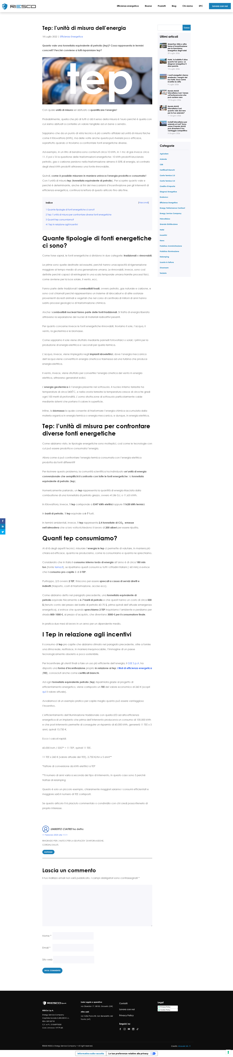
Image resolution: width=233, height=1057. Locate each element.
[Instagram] (125, 1029)
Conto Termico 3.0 (167, 181)
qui (44, 691)
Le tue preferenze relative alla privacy (128, 1053)
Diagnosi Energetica (168, 191)
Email (46, 947)
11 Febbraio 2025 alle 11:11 (55, 834)
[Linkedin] (133, 1029)
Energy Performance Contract (172, 208)
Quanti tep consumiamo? (60, 219)
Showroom (164, 267)
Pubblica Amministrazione (171, 246)
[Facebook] (120, 1029)
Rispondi (48, 852)
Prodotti (162, 6)
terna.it (59, 567)
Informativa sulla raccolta (91, 1053)
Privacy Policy (126, 1015)
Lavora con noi (220, 6)
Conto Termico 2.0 (167, 175)
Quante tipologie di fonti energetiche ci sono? (70, 209)
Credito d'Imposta (167, 186)
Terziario (163, 273)
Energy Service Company (170, 213)
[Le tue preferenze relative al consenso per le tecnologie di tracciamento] (228, 1052)
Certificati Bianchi (167, 170)
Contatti (123, 1003)
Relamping (164, 257)
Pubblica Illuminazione (169, 251)
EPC (201, 6)
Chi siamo (187, 6)
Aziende (163, 159)
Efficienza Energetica (71, 36)
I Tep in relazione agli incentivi (62, 224)
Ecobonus (164, 197)
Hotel (162, 229)
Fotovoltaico (165, 219)
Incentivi (163, 235)
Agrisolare (164, 153)
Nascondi (143, 202)
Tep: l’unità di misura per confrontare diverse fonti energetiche (78, 214)
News (162, 240)
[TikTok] (137, 1029)
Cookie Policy (165, 1010)
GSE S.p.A (133, 663)
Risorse (148, 6)
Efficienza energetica (128, 6)
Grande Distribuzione (169, 224)
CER (161, 164)
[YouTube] (129, 1029)
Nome (46, 935)
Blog (174, 6)
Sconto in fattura (167, 262)
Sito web (47, 959)
